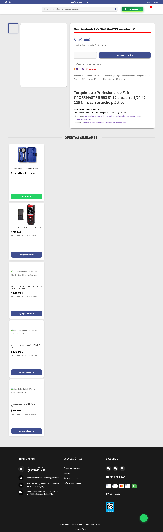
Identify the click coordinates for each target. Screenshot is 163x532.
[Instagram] (10, 2)
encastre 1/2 (100, 116)
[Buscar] (115, 9)
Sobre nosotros (152, 2)
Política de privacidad (72, 483)
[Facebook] (6, 2)
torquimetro (111, 116)
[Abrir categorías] (8, 9)
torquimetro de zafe (82, 119)
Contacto (67, 473)
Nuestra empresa (71, 478)
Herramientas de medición (114, 122)
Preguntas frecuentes (73, 468)
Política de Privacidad (81, 529)
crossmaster (88, 116)
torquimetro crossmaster (129, 116)
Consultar (26, 196)
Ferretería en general (93, 122)
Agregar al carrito (125, 55)
